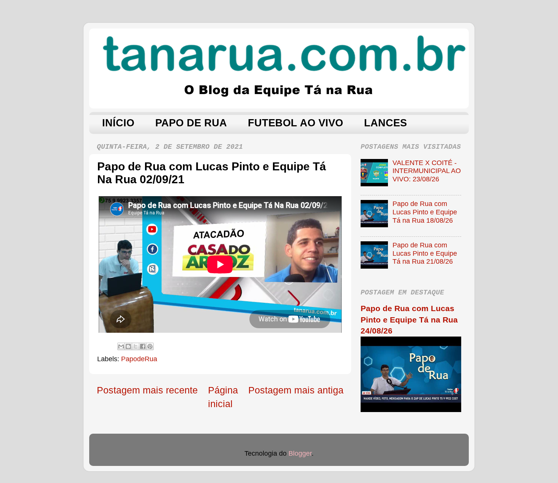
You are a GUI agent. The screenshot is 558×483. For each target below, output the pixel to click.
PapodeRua (139, 359)
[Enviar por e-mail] (121, 346)
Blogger (300, 453)
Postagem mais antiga (296, 390)
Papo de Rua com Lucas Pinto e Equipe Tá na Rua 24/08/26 (409, 319)
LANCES (385, 123)
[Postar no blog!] (128, 346)
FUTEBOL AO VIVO (295, 123)
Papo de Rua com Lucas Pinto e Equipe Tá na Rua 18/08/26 (424, 212)
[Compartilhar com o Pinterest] (150, 346)
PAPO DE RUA (191, 123)
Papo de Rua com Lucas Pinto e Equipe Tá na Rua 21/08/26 (424, 253)
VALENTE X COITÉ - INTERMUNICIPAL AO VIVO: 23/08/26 (426, 171)
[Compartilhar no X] (135, 346)
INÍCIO (118, 123)
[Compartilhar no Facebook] (143, 346)
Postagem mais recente (147, 390)
